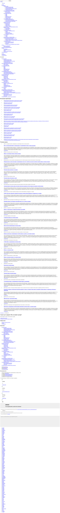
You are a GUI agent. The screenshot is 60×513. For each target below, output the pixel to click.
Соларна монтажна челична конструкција (8, 90)
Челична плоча (8, 32)
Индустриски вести (7, 46)
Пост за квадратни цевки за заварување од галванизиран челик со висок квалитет (19, 145)
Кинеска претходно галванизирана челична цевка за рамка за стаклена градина (19, 233)
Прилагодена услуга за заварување (9, 117)
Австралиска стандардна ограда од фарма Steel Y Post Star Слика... (14, 119)
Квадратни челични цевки (8, 103)
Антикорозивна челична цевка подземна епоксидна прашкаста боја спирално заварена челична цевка (23, 186)
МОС (4, 67)
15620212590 (7, 373)
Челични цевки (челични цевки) (10, 273)
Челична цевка (6, 6)
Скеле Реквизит (8, 28)
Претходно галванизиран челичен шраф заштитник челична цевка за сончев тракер (20, 306)
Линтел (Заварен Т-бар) (7, 110)
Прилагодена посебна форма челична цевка (12, 225)
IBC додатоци (8, 11)
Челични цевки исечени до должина (11, 169)
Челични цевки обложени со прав (9, 135)
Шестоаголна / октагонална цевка (10, 298)
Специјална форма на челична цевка (11, 8)
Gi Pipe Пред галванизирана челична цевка (12, 241)
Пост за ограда (6, 34)
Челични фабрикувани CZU (10, 19)
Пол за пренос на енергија (9, 42)
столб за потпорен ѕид (5, 74)
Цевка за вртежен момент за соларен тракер (12, 257)
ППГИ (7, 31)
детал (7, 150)
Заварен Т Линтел (6, 78)
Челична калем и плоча (5, 82)
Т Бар (6, 35)
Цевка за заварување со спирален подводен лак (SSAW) (14, 209)
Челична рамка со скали (7, 137)
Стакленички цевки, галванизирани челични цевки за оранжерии (16, 281)
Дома (3, 4)
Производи (3, 5)
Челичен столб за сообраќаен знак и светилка (12, 44)
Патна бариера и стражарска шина (7, 89)
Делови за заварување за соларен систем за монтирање (12, 112)
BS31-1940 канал (8, 17)
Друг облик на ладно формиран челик (11, 20)
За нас (3, 48)
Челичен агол (8, 23)
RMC (6, 15)
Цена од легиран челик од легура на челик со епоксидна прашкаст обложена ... (16, 121)
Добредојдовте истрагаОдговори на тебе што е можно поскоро (6, 318)
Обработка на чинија (9, 33)
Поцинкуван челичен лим (8, 86)
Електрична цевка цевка (7, 13)
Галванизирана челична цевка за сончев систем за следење (13, 101)
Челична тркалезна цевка (7, 59)
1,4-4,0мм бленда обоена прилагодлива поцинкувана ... (12, 140)
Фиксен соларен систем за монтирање (11, 39)
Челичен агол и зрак (7, 22)
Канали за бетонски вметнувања (10, 21)
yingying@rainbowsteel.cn (9, 374)
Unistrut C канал (6, 70)
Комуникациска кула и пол (10, 41)
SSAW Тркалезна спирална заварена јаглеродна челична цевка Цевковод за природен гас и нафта (23, 193)
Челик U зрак (8, 25)
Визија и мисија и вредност (8, 51)
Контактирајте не (4, 52)
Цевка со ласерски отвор (7, 133)
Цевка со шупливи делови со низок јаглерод (12, 153)
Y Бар (6, 36)
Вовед (5, 50)
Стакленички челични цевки (10, 10)
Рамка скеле (7, 29)
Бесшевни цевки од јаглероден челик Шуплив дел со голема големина (17, 201)
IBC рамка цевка (8, 12)
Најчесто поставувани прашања (7, 47)
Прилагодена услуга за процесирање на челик (11, 26)
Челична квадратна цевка (9, 7)
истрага (5, 150)
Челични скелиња (6, 27)
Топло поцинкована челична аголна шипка (10, 105)
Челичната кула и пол (5, 93)
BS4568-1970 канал (8, 16)
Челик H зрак (8, 24)
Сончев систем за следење (9, 38)
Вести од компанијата (7, 45)
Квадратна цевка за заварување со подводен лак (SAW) (12, 128)
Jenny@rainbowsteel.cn (8, 375)
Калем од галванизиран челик (10, 30)
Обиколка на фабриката (7, 49)
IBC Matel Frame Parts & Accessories (7, 63)
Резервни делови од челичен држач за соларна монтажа (14, 40)
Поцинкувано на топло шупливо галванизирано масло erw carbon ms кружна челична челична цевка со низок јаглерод (27, 161)
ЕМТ (6, 14)
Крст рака (7, 43)
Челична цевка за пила (9, 9)
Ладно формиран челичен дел (6, 71)
